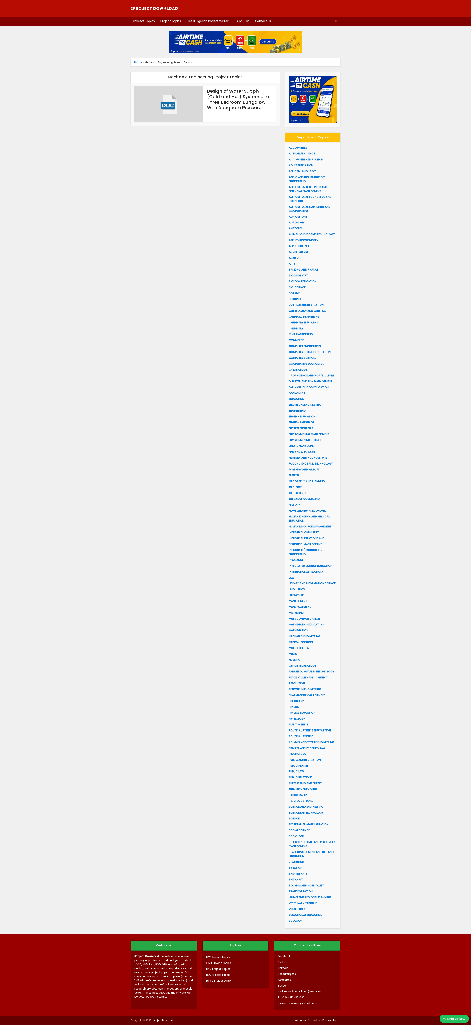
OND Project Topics (218, 963)
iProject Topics (144, 21)
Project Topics (170, 21)
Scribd (282, 985)
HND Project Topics (218, 969)
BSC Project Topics (218, 975)
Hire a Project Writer (219, 981)
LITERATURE (296, 595)
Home (138, 62)
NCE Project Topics (218, 957)
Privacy (326, 1020)
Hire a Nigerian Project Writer (208, 21)
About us (243, 21)
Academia (284, 980)
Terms (336, 1020)
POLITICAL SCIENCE (301, 736)
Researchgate (287, 974)
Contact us (263, 21)
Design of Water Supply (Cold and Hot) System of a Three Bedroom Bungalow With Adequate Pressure (238, 99)
